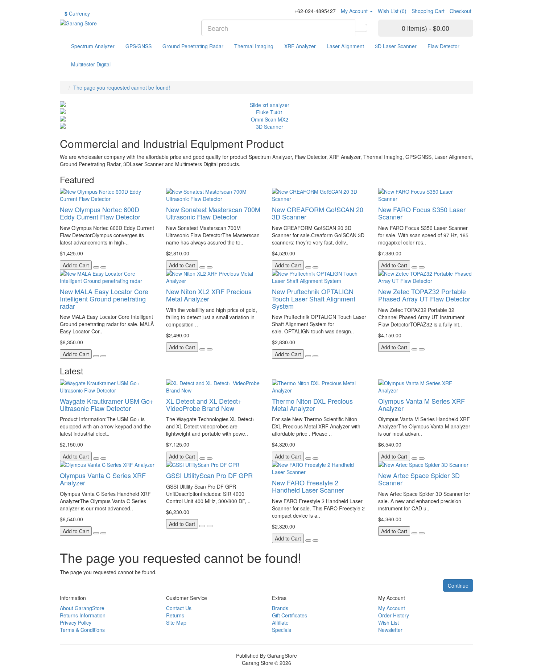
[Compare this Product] (103, 267)
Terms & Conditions (82, 629)
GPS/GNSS (138, 46)
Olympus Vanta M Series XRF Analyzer (421, 404)
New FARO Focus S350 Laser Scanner (422, 213)
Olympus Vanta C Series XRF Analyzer (103, 478)
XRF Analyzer (300, 46)
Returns (175, 615)
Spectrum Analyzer (93, 46)
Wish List (388, 622)
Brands (280, 608)
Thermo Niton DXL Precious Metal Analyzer (312, 404)
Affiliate (280, 622)
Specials (281, 629)
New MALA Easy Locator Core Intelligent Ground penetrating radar (104, 299)
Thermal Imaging (253, 46)
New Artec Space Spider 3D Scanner (419, 478)
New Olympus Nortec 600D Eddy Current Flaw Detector (100, 213)
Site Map (176, 622)
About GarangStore (82, 608)
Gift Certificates (289, 615)
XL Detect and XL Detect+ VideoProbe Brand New (204, 404)
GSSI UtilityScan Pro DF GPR (209, 475)
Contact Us (178, 608)
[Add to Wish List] (96, 267)
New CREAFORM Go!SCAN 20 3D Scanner (317, 213)
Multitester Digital (91, 64)
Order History (393, 615)
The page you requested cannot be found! (121, 87)
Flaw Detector (443, 46)
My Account (391, 608)
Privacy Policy (75, 622)
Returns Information (83, 615)
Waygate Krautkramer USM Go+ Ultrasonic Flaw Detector (107, 404)
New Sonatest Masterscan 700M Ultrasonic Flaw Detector (213, 213)
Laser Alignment (345, 46)
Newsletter (390, 629)
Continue (458, 585)
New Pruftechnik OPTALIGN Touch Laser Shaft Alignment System (313, 299)
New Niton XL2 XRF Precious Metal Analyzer (209, 295)
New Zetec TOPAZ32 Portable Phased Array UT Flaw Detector (424, 295)
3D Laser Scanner (396, 46)
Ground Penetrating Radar (192, 46)
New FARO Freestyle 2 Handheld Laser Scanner (308, 486)
